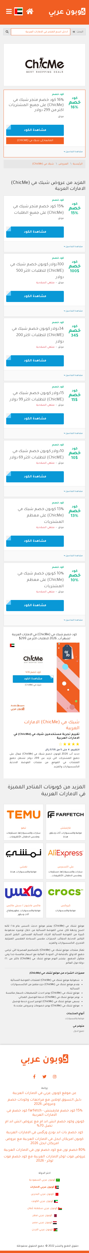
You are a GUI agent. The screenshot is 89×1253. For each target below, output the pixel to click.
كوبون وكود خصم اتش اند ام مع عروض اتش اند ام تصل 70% (44, 1124)
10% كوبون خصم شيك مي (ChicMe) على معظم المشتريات (41, 580)
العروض (63, 164)
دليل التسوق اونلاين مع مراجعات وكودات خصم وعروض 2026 (44, 1102)
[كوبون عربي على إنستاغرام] (55, 1077)
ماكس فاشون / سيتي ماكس (23, 905)
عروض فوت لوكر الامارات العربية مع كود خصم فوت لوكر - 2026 (44, 1159)
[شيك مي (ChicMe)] (44, 65)
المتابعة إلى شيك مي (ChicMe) (35, 140)
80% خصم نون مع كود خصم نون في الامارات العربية (44, 1150)
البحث (79, 32)
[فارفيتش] (65, 814)
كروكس (65, 905)
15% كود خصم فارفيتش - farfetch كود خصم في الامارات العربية (45, 1113)
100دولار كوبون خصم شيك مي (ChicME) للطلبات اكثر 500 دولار (37, 271)
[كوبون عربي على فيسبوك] (34, 1077)
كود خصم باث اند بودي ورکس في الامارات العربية (44, 1133)
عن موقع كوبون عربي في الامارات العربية (44, 1093)
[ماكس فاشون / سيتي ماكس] (23, 892)
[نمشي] (23, 853)
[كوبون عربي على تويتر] (45, 1077)
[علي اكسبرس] (65, 853)
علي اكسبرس (65, 867)
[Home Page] (44, 1060)
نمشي (23, 867)
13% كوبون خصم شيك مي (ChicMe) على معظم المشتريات (41, 515)
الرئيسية (78, 164)
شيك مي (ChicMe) (43, 164)
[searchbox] (40, 31)
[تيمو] (23, 814)
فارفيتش (65, 828)
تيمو (23, 828)
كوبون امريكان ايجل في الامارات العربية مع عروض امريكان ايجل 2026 (44, 1141)
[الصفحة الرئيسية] (67, 12)
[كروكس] (65, 892)
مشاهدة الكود (35, 130)
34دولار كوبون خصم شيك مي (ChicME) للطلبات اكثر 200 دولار (38, 335)
